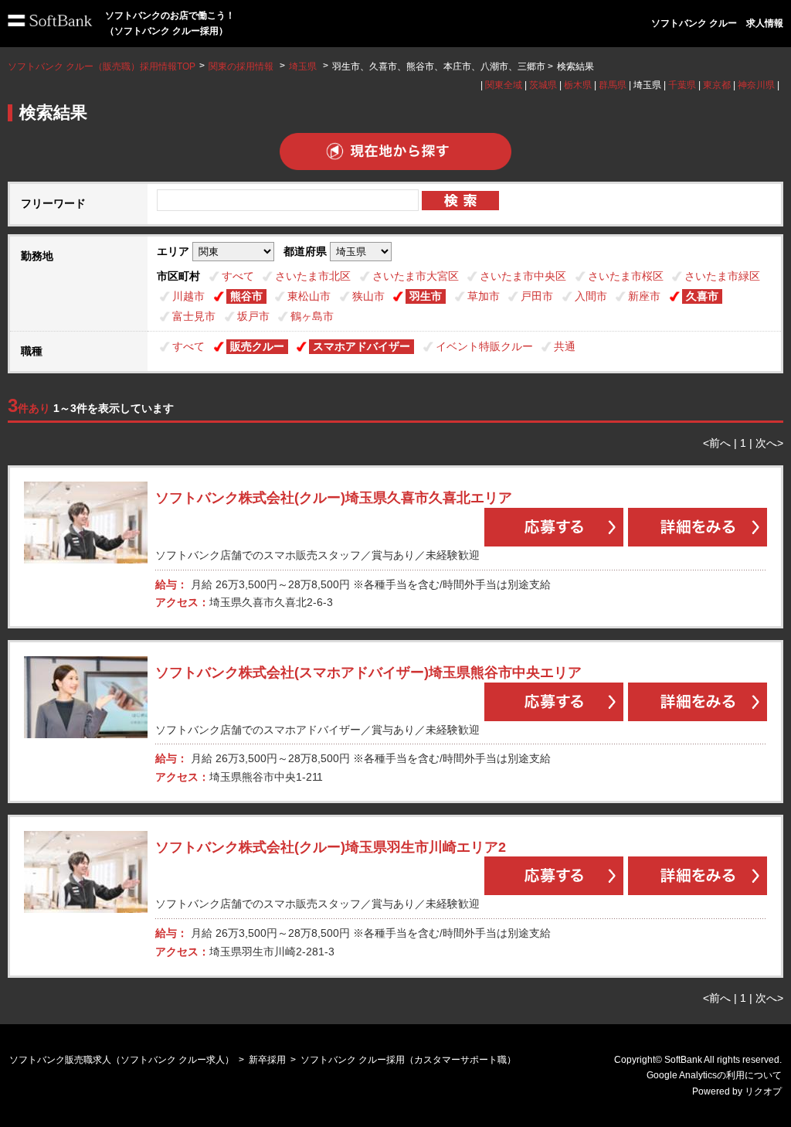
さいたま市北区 (313, 276)
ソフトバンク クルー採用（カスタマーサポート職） (408, 1059)
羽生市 (425, 296)
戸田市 (537, 296)
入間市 (591, 296)
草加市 (483, 296)
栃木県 (578, 85)
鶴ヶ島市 (312, 316)
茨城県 (543, 85)
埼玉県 (303, 66)
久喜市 (702, 296)
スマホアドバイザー (361, 346)
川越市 (188, 296)
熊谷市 (246, 296)
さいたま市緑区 (722, 276)
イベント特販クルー (484, 346)
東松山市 (309, 296)
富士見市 (194, 316)
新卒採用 (267, 1059)
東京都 (717, 85)
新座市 (644, 296)
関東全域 (503, 85)
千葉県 (682, 85)
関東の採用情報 (242, 66)
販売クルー (257, 346)
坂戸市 (253, 316)
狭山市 (368, 296)
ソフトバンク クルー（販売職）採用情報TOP (101, 66)
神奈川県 (756, 85)
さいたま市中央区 (523, 276)
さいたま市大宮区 (415, 276)
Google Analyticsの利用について (714, 1075)
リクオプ (763, 1091)
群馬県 (612, 85)
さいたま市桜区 (626, 276)
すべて (238, 276)
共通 (564, 346)
